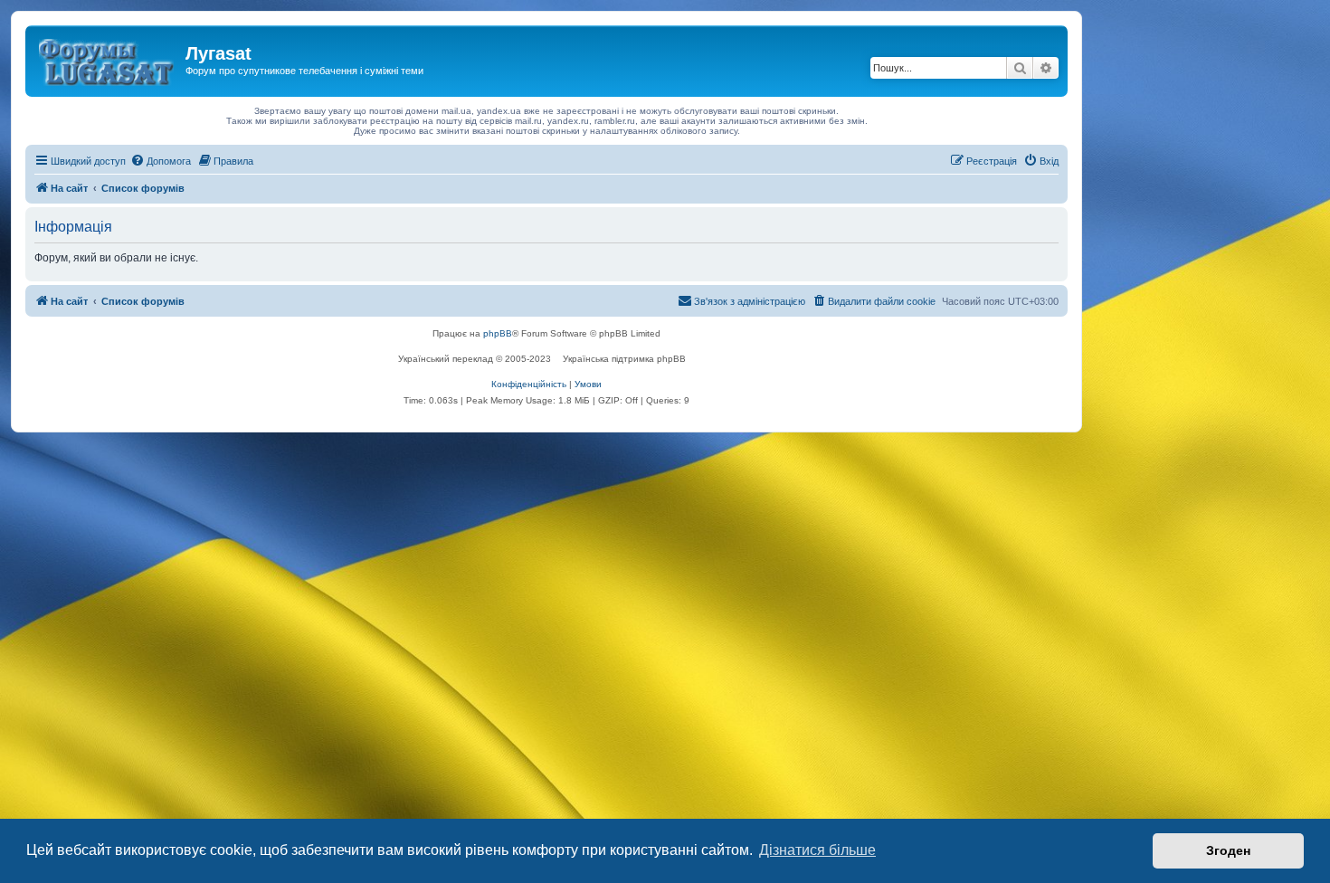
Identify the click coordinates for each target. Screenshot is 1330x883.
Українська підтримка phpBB (624, 359)
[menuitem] (160, 161)
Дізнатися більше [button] (817, 850)
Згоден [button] (1228, 850)
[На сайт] (107, 59)
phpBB (497, 333)
